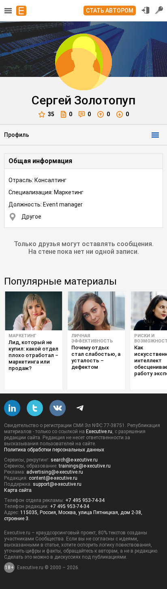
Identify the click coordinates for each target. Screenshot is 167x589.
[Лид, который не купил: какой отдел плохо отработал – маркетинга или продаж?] (33, 310)
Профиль (16, 135)
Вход (145, 10)
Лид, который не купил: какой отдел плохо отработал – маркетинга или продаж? (33, 355)
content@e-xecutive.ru (53, 478)
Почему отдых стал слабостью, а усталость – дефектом (95, 357)
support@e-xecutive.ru (57, 484)
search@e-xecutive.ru (74, 460)
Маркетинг (22, 335)
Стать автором (109, 10)
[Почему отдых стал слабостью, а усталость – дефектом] (96, 310)
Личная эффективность (92, 338)
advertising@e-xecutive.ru (54, 472)
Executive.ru (99, 431)
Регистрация (159, 10)
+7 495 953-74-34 (85, 500)
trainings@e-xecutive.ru (85, 466)
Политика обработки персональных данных (54, 450)
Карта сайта (18, 490)
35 (51, 114)
